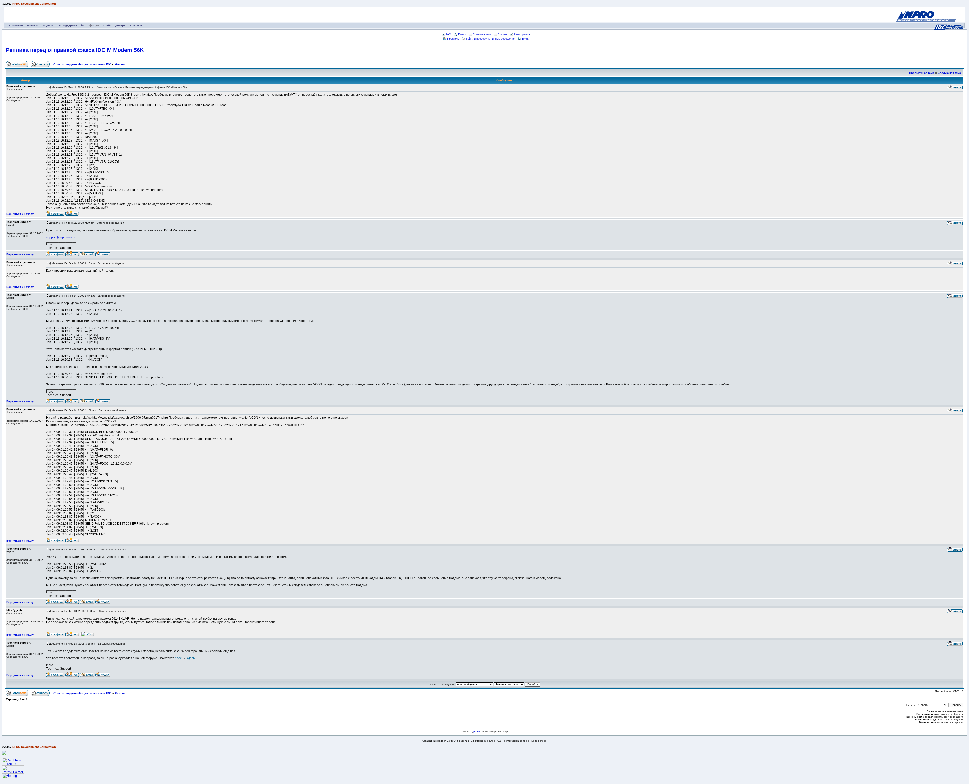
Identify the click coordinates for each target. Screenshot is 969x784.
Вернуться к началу (20, 213)
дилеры (120, 25)
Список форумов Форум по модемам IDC (82, 64)
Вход (525, 38)
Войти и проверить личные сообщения (490, 38)
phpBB (476, 731)
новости (33, 25)
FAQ (448, 34)
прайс (107, 25)
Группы (502, 34)
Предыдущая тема (921, 72)
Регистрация (522, 34)
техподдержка (67, 25)
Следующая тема (949, 72)
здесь (179, 658)
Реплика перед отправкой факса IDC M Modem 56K (75, 50)
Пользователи (482, 34)
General (120, 64)
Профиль (453, 38)
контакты (136, 25)
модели (48, 25)
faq (83, 25)
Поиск (462, 34)
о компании (15, 25)
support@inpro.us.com (61, 237)
